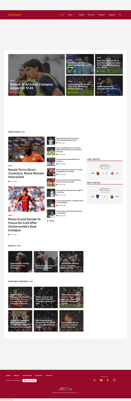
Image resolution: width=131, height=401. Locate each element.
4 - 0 (105, 173)
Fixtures (91, 15)
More (51, 221)
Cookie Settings (6, 400)
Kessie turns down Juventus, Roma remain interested (26, 173)
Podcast (101, 15)
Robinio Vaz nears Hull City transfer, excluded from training (69, 170)
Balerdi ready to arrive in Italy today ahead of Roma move (67, 139)
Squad (81, 15)
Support (112, 15)
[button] (120, 15)
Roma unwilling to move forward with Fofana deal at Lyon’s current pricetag (69, 150)
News (70, 15)
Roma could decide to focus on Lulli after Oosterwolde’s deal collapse (24, 224)
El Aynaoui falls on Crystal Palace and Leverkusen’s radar (68, 181)
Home (62, 15)
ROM (92, 173)
